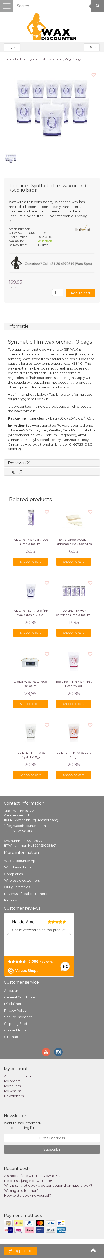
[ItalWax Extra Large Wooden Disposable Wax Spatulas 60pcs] (73, 519)
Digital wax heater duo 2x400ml (30, 684)
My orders (12, 1081)
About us (11, 990)
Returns (10, 900)
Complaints (13, 874)
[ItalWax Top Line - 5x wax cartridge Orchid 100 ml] (73, 590)
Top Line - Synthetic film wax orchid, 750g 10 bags (48, 59)
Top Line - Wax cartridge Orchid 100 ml (30, 542)
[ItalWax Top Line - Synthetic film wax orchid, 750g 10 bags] (52, 108)
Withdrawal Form (18, 867)
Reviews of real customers (25, 894)
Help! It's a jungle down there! (28, 1181)
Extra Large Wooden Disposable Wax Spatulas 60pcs (74, 544)
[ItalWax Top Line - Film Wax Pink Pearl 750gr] (73, 662)
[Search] (97, 6)
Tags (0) (16, 471)
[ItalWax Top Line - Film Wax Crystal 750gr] (30, 733)
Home (8, 59)
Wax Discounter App (21, 861)
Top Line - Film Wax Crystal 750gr (30, 755)
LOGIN (92, 47)
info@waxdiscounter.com (25, 826)
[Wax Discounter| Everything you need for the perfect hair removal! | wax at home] (52, 27)
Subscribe (52, 1149)
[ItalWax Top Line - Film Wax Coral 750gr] (73, 733)
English (12, 47)
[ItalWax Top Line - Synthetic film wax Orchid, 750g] (30, 590)
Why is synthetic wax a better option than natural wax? (48, 1185)
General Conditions (19, 997)
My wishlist (12, 1091)
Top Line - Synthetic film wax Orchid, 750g (30, 613)
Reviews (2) (19, 463)
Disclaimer (12, 1004)
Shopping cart (30, 561)
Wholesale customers (22, 880)
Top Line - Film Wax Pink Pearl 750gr (74, 684)
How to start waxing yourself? (28, 1195)
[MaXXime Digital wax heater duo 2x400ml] (30, 662)
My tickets (12, 1086)
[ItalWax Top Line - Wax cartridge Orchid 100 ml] (30, 519)
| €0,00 (22, 1251)
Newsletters (14, 1096)
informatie (18, 326)
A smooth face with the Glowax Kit (32, 1175)
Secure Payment (18, 1017)
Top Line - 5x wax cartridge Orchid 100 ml (73, 613)
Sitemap (11, 1037)
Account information (21, 1076)
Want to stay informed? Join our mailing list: (23, 1125)
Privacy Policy (15, 1010)
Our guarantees (17, 887)
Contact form (15, 1030)
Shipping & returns (19, 1023)
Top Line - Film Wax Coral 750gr (73, 755)
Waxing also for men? (21, 1190)
